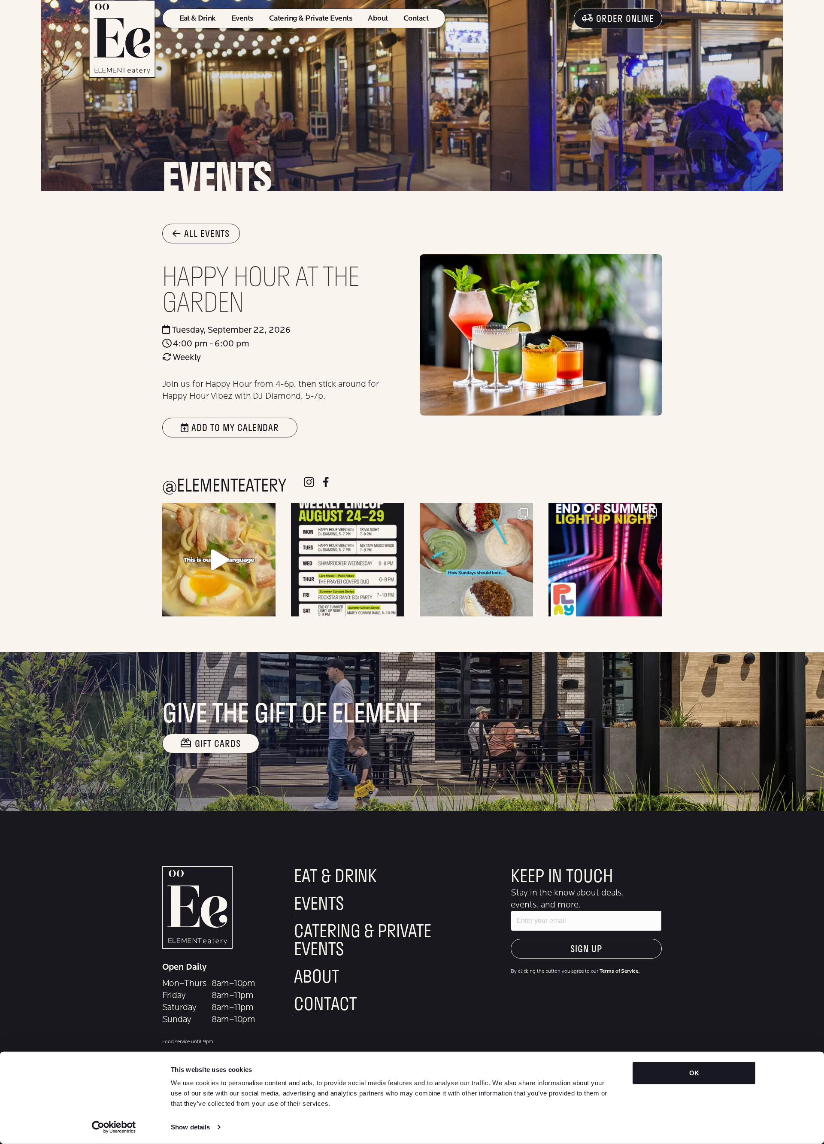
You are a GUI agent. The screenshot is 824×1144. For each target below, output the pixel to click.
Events (242, 18)
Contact (415, 18)
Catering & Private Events (310, 18)
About (378, 18)
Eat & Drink (197, 18)
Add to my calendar (234, 427)
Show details (190, 1127)
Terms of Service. (619, 971)
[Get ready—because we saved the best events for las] (605, 559)
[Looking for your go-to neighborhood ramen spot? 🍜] (219, 559)
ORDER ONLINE (625, 18)
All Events (207, 233)
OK (694, 1073)
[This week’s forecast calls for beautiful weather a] (347, 559)
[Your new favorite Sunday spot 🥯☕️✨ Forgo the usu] (476, 559)
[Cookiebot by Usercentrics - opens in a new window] (113, 1127)
